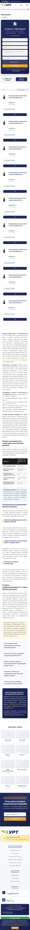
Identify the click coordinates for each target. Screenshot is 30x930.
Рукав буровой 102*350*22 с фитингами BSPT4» (17, 148)
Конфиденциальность (16, 69)
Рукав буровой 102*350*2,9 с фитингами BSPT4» (18, 301)
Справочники (15, 878)
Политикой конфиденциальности (15, 924)
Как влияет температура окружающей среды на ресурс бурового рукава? (13, 673)
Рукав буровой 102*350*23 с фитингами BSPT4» (17, 199)
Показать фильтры (21, 79)
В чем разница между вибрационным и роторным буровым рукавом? (12, 645)
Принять (15, 927)
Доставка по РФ (16, 1)
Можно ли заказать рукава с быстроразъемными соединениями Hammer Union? (15, 663)
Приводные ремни (15, 850)
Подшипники (15, 853)
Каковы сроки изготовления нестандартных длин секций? (13, 682)
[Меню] (27, 5)
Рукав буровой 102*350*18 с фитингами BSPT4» (17, 276)
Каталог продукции (15, 846)
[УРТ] (6, 5)
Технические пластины (15, 856)
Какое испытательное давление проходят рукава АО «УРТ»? (14, 654)
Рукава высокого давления (15, 859)
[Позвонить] (21, 5)
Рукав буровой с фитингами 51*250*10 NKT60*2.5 (18, 173)
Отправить (16, 65)
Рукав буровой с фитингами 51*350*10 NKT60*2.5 (18, 225)
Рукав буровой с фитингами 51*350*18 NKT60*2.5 (18, 250)
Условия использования (19, 70)
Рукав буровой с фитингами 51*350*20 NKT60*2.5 (18, 122)
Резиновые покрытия (15, 865)
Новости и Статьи (15, 881)
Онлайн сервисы (15, 875)
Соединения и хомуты (15, 862)
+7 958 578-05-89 (12, 894)
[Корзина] (15, 5)
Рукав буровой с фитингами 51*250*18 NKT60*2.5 (18, 96)
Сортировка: (12, 89)
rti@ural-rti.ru (10, 900)
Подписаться (16, 819)
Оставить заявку (15, 918)
